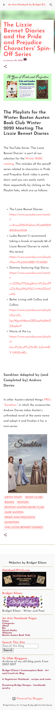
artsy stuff (13, 497)
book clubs (34, 497)
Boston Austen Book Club (16, 635)
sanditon (12, 522)
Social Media (9, 630)
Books (9, 502)
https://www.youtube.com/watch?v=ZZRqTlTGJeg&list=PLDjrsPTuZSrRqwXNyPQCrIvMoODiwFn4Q (30, 284)
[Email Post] (25, 60)
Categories (8, 623)
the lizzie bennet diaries (24, 527)
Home (5, 621)
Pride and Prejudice (20, 517)
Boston (22, 502)
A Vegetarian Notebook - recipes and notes (26, 679)
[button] (5, 67)
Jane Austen (14, 512)
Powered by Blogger (29, 698)
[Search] (51, 4)
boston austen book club (24, 507)
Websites (7, 633)
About (5, 626)
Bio (4, 628)
